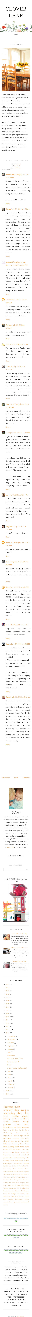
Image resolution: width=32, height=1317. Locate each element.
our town (12, 1155)
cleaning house (8, 1160)
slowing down (13, 1147)
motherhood (24, 1155)
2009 (8, 1091)
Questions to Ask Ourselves (17, 1188)
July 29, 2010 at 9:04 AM (19, 344)
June (9, 1071)
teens (22, 1147)
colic (4, 1199)
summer (17, 1124)
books (5, 1116)
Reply (8, 203)
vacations (16, 1138)
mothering (9, 1113)
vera (7, 625)
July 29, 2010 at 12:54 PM (18, 495)
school (18, 1155)
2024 (8, 988)
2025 (8, 984)
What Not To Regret (22, 1196)
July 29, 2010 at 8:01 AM (18, 265)
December (11, 1036)
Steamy (9, 1065)
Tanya (8, 644)
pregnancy (7, 1138)
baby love (7, 1130)
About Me (10, 847)
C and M (9, 366)
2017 (8, 1010)
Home (16, 778)
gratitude (7, 1124)
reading (26, 1160)
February (11, 1084)
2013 (8, 1023)
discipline (10, 1199)
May (9, 1075)
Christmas (15, 1119)
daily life (18, 168)
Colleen (9, 325)
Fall (10, 1149)
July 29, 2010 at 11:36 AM (20, 433)
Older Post (26, 778)
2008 (8, 1094)
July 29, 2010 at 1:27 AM (20, 209)
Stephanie (9, 526)
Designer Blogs (20, 1316)
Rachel (8, 697)
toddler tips (18, 1136)
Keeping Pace (24, 1182)
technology (7, 1163)
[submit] (27, 869)
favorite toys (22, 1133)
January (11, 1087)
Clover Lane (16, 12)
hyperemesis (19, 1199)
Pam (7, 344)
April (10, 1078)
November (12, 1039)
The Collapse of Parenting (16, 1194)
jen (7, 495)
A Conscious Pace (16, 1163)
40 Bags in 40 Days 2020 (18, 1141)
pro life (5, 1158)
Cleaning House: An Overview (19, 948)
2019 (8, 1004)
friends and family (14, 1127)
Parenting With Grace (20, 1144)
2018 (8, 1007)
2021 (8, 997)
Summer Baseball (13, 1062)
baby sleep (12, 1158)
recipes (25, 1110)
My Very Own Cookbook (19, 961)
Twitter (16, 160)
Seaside (5, 1191)
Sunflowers (11, 1055)
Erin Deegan (11, 562)
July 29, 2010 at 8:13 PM (19, 587)
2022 (8, 994)
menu (5, 1147)
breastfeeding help (22, 1158)
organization (7, 1136)
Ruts (27, 1188)
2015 (8, 1017)
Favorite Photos (23, 1169)
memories (25, 1127)
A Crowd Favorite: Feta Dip (19, 934)
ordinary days (11, 1110)
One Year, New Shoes (15, 1059)
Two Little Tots (12, 404)
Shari (8, 433)
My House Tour (19, 1149)
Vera (7, 587)
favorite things (21, 1121)
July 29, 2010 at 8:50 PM (20, 644)
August (10, 1049)
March (10, 1081)
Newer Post (6, 778)
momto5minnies (12, 174)
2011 (8, 1030)
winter (26, 1136)
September (12, 1046)
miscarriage (19, 1160)
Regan (8, 209)
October (11, 1043)
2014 (8, 1020)
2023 (8, 991)
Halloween (7, 1144)
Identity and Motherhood (11, 1182)
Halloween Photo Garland (11, 1171)
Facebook (10, 160)
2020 (8, 1001)
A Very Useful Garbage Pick (17, 1068)
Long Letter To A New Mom (13, 1185)
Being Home (12, 1169)
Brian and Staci (12, 542)
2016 (8, 1014)
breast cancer (20, 1152)
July (9, 1052)
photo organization (14, 1202)
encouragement (11, 1106)
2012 (8, 1026)
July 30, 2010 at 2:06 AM (21, 697)
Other (27, 160)
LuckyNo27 (10, 300)
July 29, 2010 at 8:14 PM (19, 625)
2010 (8, 1033)
